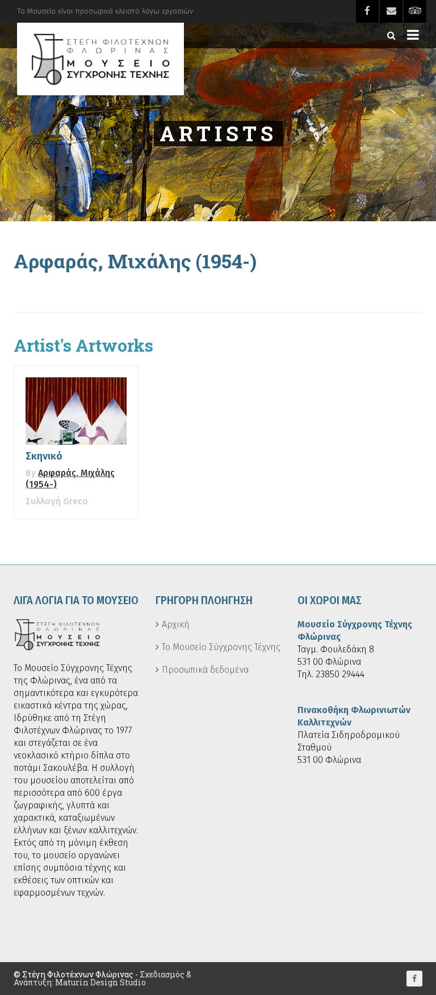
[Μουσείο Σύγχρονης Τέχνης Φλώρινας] (100, 59)
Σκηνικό (44, 456)
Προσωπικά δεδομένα (205, 669)
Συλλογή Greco (57, 501)
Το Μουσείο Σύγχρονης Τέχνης (221, 647)
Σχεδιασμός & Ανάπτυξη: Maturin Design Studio (102, 978)
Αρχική (176, 624)
